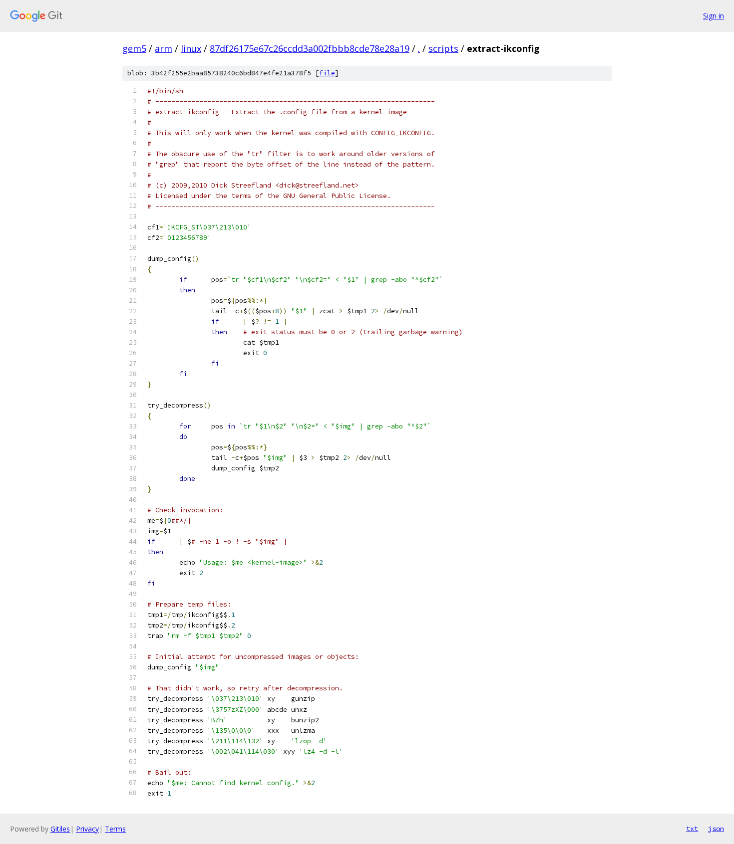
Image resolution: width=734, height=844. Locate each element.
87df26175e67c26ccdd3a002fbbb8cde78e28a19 (309, 48)
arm (163, 48)
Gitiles (60, 829)
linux (191, 48)
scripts (443, 48)
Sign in (713, 15)
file (327, 73)
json (716, 828)
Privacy (87, 829)
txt (692, 828)
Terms (115, 829)
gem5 (134, 48)
